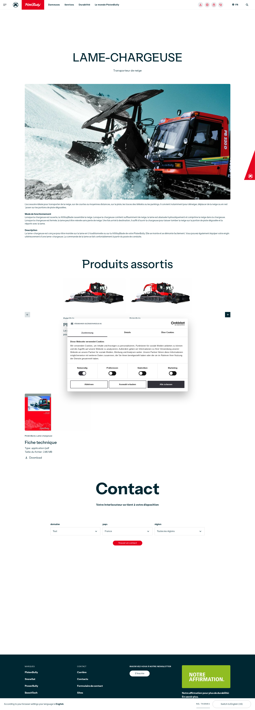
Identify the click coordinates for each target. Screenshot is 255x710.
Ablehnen (89, 384)
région (158, 524)
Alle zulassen (166, 384)
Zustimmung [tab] (87, 333)
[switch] (112, 373)
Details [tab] (127, 332)
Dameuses (54, 5)
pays (105, 524)
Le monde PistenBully (107, 5)
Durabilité (84, 5)
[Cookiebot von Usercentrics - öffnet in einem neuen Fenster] (173, 324)
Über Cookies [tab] (167, 332)
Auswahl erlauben (127, 384)
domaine (55, 524)
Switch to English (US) (232, 704)
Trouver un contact (127, 543)
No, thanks (203, 704)
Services (69, 5)
